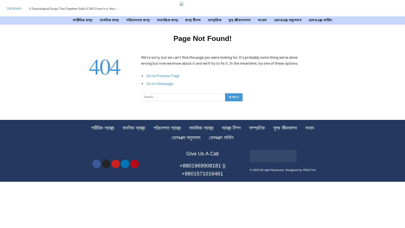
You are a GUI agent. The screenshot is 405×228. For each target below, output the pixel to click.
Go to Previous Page (163, 76)
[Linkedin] (125, 164)
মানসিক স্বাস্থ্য (109, 20)
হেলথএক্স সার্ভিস (320, 20)
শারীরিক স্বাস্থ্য (83, 20)
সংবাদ (262, 20)
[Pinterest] (134, 164)
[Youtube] (115, 164)
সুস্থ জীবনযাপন (239, 20)
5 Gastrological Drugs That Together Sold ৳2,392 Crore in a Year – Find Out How (76, 8)
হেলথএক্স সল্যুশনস (287, 20)
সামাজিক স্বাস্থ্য (167, 20)
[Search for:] (183, 97)
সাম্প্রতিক (214, 20)
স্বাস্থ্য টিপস (193, 20)
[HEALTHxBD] (202, 8)
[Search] (398, 9)
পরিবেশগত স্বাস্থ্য (138, 20)
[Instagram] (106, 164)
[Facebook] (96, 164)
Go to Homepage (160, 84)
